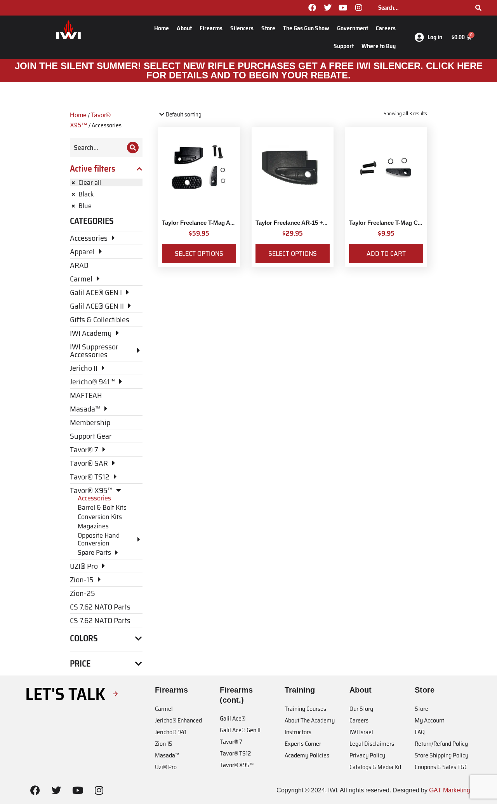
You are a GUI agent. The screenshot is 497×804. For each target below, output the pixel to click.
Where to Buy (378, 46)
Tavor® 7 (231, 742)
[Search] (478, 8)
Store (268, 28)
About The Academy (310, 720)
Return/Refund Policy (441, 743)
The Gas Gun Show (306, 28)
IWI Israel (361, 732)
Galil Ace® (232, 718)
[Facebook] (312, 8)
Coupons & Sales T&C (441, 767)
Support (344, 46)
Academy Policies (307, 755)
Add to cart (386, 253)
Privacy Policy (367, 755)
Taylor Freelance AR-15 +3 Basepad (303, 222)
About (184, 28)
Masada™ (167, 755)
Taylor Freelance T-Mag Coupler (392, 222)
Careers (386, 28)
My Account (429, 720)
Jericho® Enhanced (178, 720)
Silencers (242, 28)
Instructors (298, 732)
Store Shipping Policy (441, 755)
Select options (199, 253)
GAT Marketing (449, 790)
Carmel (164, 709)
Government (352, 28)
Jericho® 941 (170, 732)
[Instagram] (359, 8)
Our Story (361, 709)
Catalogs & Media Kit (375, 767)
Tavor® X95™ (237, 765)
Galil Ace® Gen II (240, 730)
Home (161, 28)
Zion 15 (163, 743)
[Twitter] (327, 8)
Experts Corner (303, 743)
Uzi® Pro (166, 767)
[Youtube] (343, 8)
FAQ (420, 732)
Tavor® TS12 (235, 753)
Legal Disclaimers (371, 743)
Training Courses (305, 709)
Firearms (211, 28)
